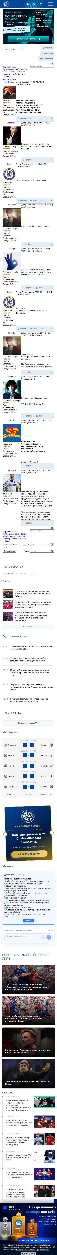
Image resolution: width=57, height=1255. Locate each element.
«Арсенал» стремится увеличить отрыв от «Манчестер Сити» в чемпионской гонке (16, 1193)
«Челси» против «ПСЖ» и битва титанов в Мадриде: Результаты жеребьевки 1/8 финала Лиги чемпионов (31, 616)
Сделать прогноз (29, 854)
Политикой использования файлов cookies (32, 1250)
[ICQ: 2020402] (42, 200)
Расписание (29, 794)
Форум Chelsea (9, 67)
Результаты (46, 794)
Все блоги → (28, 627)
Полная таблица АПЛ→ (28, 723)
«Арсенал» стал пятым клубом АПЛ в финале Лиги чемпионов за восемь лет (19, 1122)
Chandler (12, 204)
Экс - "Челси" (10, 71)
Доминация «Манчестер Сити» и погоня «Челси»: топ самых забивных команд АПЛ (17, 1141)
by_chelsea (9, 82)
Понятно (28, 921)
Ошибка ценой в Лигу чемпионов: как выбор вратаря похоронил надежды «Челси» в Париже (33, 605)
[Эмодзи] (43, 937)
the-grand (12, 376)
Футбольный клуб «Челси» (15, 69)
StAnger (11, 248)
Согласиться (28, 1254)
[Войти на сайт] (41, 4)
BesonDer (12, 122)
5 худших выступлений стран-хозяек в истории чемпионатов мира (29, 700)
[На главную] (6, 4)
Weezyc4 (12, 470)
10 (35, 472)
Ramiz (9, 164)
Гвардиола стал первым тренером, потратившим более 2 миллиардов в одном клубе (31, 687)
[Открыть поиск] (34, 4)
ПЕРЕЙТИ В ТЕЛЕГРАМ (26, 39)
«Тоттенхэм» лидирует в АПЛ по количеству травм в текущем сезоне (19, 1174)
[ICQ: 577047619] (32, 118)
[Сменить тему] (27, 4)
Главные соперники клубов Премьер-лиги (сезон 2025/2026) (31, 647)
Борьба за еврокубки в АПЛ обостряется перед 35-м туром (19, 1157)
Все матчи (11, 794)
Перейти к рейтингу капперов (36, 1240)
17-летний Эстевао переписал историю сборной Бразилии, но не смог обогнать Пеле (29, 672)
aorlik (12, 420)
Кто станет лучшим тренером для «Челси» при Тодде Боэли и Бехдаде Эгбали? (32, 593)
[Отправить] (48, 937)
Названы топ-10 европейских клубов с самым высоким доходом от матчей (29, 659)
